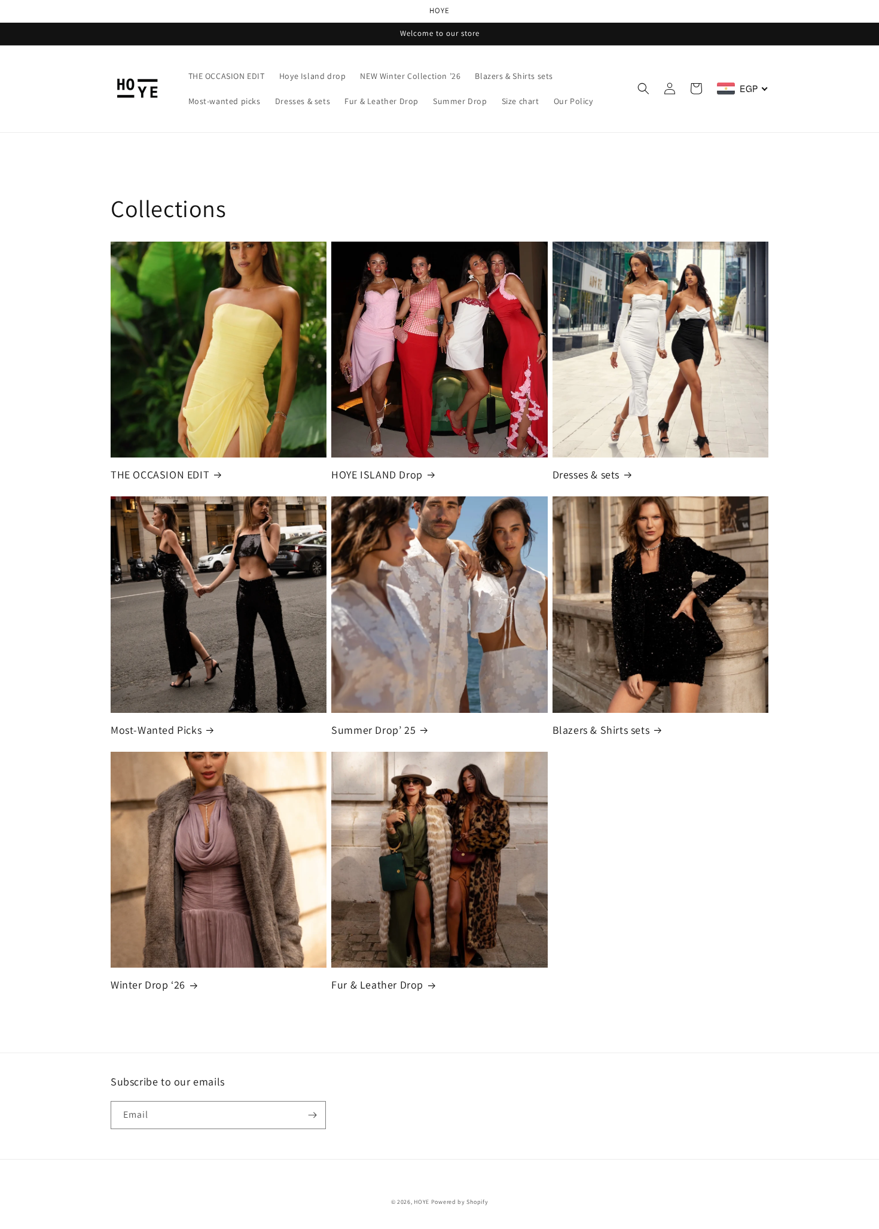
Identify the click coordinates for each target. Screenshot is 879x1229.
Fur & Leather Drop (377, 985)
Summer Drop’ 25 (373, 730)
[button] (643, 88)
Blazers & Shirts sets (601, 730)
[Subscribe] (312, 1115)
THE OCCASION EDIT (160, 474)
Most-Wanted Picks (156, 730)
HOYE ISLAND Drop (377, 474)
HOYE (421, 1202)
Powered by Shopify (460, 1202)
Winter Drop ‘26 (148, 985)
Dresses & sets (586, 474)
